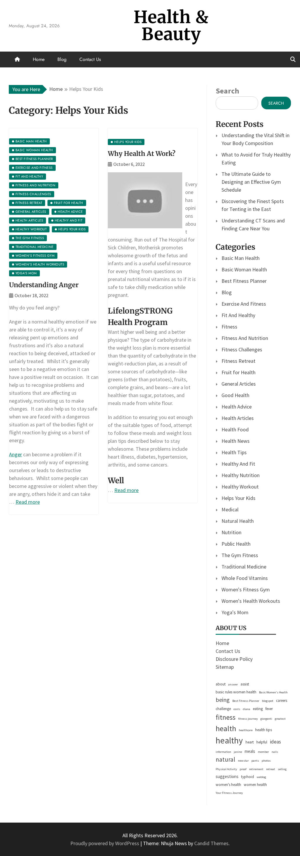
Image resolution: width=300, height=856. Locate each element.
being (223, 699)
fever (269, 708)
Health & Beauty (171, 25)
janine (238, 752)
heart (250, 742)
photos (266, 761)
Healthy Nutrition (240, 475)
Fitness (229, 326)
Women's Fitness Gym (245, 589)
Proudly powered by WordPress (105, 843)
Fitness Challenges (241, 349)
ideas (275, 741)
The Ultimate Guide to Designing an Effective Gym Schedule (251, 182)
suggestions (227, 776)
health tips (263, 729)
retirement (256, 769)
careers (281, 700)
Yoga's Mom (234, 612)
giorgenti (266, 719)
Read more (28, 501)
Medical (229, 509)
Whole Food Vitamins (244, 578)
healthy (229, 740)
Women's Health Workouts (250, 601)
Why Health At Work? (141, 153)
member (263, 752)
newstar (243, 761)
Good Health (235, 395)
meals (250, 751)
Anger (15, 454)
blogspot (267, 701)
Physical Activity (226, 769)
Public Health (235, 543)
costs (236, 709)
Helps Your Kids (238, 498)
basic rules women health (236, 692)
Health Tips (234, 452)
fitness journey (248, 719)
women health (255, 784)
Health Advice (236, 406)
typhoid (247, 776)
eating (258, 708)
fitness (226, 717)
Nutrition (231, 532)
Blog (62, 59)
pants (255, 761)
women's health (228, 784)
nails (275, 752)
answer (233, 684)
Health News (235, 441)
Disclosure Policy (234, 659)
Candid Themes (211, 843)
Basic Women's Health (273, 692)
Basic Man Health (240, 258)
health (226, 728)
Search (227, 91)
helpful (261, 742)
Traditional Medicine (243, 566)
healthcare (246, 730)
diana (246, 709)
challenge (223, 708)
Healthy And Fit (238, 463)
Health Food (235, 429)
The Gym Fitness (239, 555)
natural (225, 759)
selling (282, 769)
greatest (280, 719)
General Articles (238, 383)
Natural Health (237, 521)
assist (245, 684)
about (221, 684)
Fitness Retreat (238, 361)
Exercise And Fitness (243, 303)
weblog (261, 777)
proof (243, 769)
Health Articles (237, 418)
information (223, 752)
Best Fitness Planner (244, 281)
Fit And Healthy (238, 315)
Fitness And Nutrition (244, 338)
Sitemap (225, 666)
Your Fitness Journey (229, 793)
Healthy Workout (240, 486)
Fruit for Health (238, 372)
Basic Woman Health (244, 269)
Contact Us (90, 59)
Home (39, 59)
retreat (270, 769)
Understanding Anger (44, 285)
